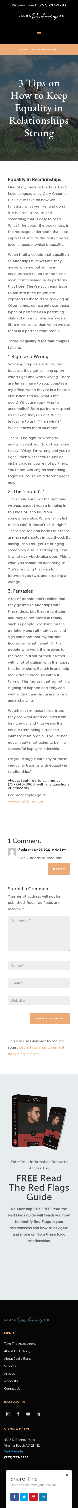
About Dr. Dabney (17, 1351)
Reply (59, 869)
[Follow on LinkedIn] (38, 1414)
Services (10, 1366)
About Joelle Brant (17, 1359)
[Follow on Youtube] (28, 1414)
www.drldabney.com (26, 801)
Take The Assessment (39, 49)
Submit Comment (50, 1018)
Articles (9, 1374)
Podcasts (11, 1381)
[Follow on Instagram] (8, 1414)
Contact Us (12, 1388)
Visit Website (13, 1451)
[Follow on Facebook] (18, 1414)
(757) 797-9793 (52, 5)
